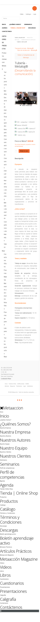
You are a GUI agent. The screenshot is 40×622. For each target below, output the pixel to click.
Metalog (17, 39)
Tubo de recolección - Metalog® (27, 50)
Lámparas (5, 331)
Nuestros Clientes (5, 452)
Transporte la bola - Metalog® (24, 48)
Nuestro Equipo (5, 444)
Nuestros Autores (5, 436)
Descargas (32, 28)
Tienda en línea (12, 384)
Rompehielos (5, 133)
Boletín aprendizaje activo (8, 534)
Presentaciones (5, 587)
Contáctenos (7, 31)
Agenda (4, 28)
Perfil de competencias (7, 468)
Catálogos (28, 14)
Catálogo (3, 505)
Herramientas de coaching (5, 190)
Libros (2, 571)
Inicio (4, 24)
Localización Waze (6, 378)
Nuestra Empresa (5, 428)
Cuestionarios (4, 579)
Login (34, 14)
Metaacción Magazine (7, 555)
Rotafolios (5, 306)
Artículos (7, 386)
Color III (21, 400)
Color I (17, 400)
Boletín (27, 384)
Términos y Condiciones (7, 513)
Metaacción (13, 10)
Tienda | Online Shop (17, 28)
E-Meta (21, 14)
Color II (19, 400)
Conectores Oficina (5, 260)
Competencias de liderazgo (28, 39)
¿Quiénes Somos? (15, 24)
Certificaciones (20, 384)
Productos (30, 37)
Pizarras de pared (5, 318)
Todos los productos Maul (5, 347)
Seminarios (28, 24)
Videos (2, 563)
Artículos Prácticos (6, 547)
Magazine (12, 386)
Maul (3, 251)
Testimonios (19, 386)
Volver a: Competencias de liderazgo (26, 56)
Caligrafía (3, 595)
